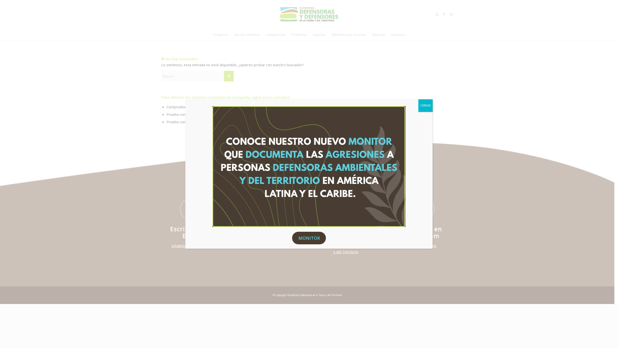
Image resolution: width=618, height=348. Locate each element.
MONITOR (309, 238)
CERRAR (425, 105)
